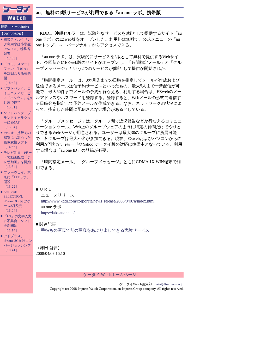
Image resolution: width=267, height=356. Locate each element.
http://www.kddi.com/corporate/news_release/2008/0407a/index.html (97, 201)
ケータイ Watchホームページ (109, 274)
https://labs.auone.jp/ (58, 213)
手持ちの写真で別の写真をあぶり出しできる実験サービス (95, 230)
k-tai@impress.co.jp (169, 284)
